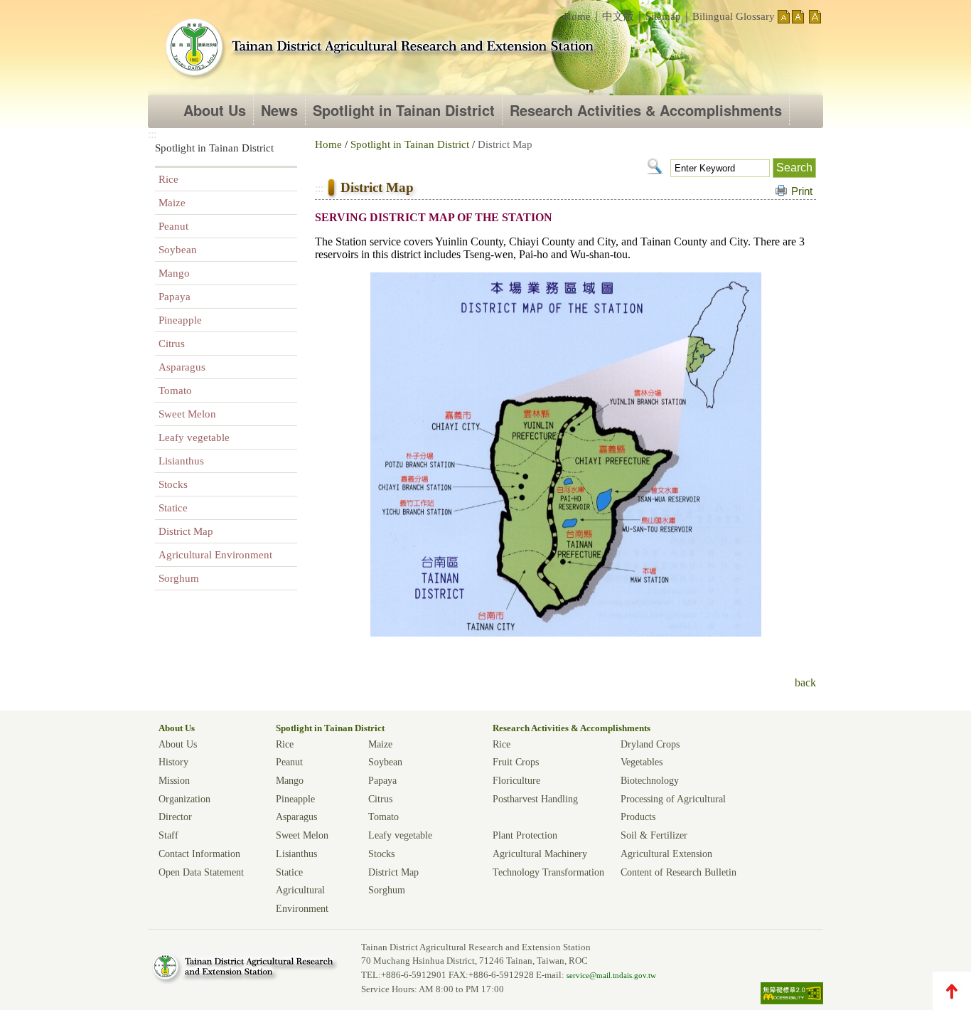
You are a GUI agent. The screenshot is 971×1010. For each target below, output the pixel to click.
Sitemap (663, 16)
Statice (173, 508)
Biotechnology (650, 780)
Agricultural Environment (215, 554)
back (805, 682)
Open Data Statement (201, 872)
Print (801, 191)
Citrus (172, 343)
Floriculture (516, 780)
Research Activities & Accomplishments (646, 110)
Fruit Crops (516, 761)
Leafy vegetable (194, 437)
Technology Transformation (548, 872)
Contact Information (199, 853)
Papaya (175, 296)
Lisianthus (181, 461)
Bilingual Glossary (733, 16)
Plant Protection (525, 835)
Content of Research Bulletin (678, 872)
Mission (174, 780)
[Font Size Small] (784, 20)
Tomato (175, 390)
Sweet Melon (187, 414)
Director (175, 816)
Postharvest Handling (535, 798)
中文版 (618, 16)
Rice (168, 179)
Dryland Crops (650, 744)
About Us (214, 110)
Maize (172, 202)
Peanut (173, 226)
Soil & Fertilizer (654, 835)
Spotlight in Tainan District (404, 110)
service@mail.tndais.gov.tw (611, 975)
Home (577, 16)
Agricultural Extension (666, 853)
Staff (168, 835)
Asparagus (182, 367)
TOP (952, 991)
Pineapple (180, 320)
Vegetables (641, 761)
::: (553, 12)
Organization (184, 798)
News (279, 110)
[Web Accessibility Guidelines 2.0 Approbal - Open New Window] (792, 1001)
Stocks (173, 484)
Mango (174, 273)
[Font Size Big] (815, 20)
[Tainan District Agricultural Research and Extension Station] (379, 48)
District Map (186, 531)
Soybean (178, 249)
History (173, 761)
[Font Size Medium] (798, 20)
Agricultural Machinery (540, 853)
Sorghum (179, 578)
